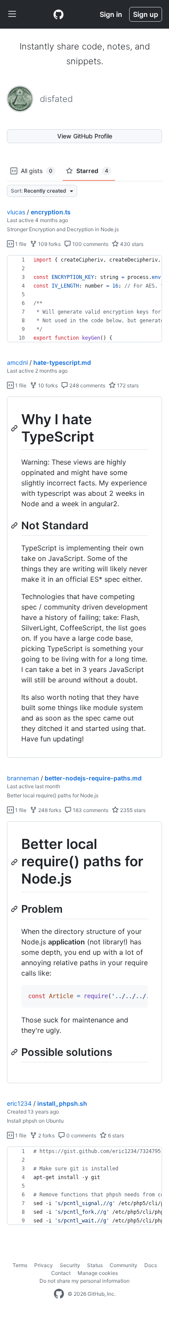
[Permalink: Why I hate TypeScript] (15, 428)
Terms (20, 1265)
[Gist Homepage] (58, 14)
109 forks (49, 244)
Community (123, 1265)
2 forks (46, 1135)
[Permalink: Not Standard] (15, 526)
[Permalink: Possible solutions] (15, 1052)
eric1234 (19, 1103)
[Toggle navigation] (12, 14)
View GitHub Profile (84, 136)
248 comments (86, 385)
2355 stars (132, 810)
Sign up (145, 14)
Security (70, 1265)
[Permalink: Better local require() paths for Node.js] (15, 862)
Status (95, 1265)
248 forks (49, 810)
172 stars (127, 385)
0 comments (80, 1135)
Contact (61, 1273)
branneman (23, 778)
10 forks (47, 385)
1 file (20, 244)
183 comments (90, 810)
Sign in (111, 14)
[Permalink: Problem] (15, 909)
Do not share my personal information (84, 1281)
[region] (84, 299)
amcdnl (17, 362)
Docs (150, 1265)
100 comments (89, 244)
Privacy (43, 1265)
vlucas (16, 212)
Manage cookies (98, 1273)
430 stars (131, 244)
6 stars (115, 1135)
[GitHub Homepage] (59, 1294)
